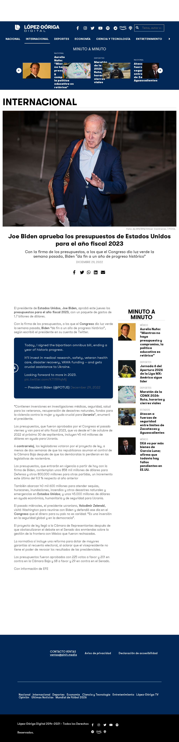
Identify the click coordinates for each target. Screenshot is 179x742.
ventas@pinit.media (63, 654)
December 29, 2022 (85, 387)
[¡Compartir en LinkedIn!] (96, 272)
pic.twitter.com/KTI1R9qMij (45, 379)
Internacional (37, 39)
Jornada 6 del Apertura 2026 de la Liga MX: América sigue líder (151, 373)
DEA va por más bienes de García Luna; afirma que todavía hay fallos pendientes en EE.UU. (152, 456)
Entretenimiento (149, 39)
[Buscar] (174, 39)
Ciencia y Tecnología (113, 39)
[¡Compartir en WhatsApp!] (89, 272)
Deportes (61, 39)
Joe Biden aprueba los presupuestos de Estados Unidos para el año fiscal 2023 (89, 240)
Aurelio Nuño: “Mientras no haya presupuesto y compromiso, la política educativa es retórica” (151, 342)
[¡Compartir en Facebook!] (74, 272)
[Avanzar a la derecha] (169, 39)
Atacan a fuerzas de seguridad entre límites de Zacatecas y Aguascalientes (152, 423)
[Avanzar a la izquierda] (19, 70)
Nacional (13, 39)
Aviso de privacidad (98, 653)
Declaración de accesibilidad (138, 653)
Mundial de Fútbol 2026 (71, 697)
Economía (83, 39)
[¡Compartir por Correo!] (103, 272)
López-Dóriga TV (147, 694)
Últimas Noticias (42, 697)
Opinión (24, 697)
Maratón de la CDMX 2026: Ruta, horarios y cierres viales (152, 397)
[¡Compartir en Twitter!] (82, 272)
